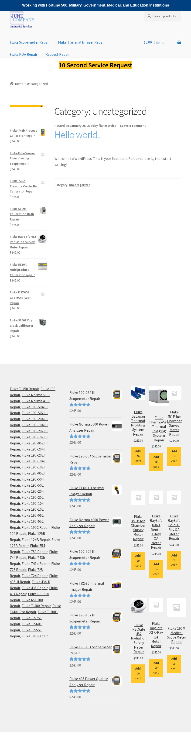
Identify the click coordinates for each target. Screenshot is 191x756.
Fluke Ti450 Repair (24, 388)
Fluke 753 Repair (35, 551)
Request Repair (57, 54)
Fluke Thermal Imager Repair (81, 42)
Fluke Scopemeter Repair (30, 42)
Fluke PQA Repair (23, 54)
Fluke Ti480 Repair (36, 605)
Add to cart (138, 456)
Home (19, 84)
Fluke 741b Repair (36, 563)
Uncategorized (79, 185)
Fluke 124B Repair (36, 539)
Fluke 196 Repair (35, 636)
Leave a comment (133, 126)
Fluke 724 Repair (35, 575)
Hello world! (77, 134)
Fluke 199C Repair (36, 527)
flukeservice (107, 126)
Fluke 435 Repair (35, 587)
